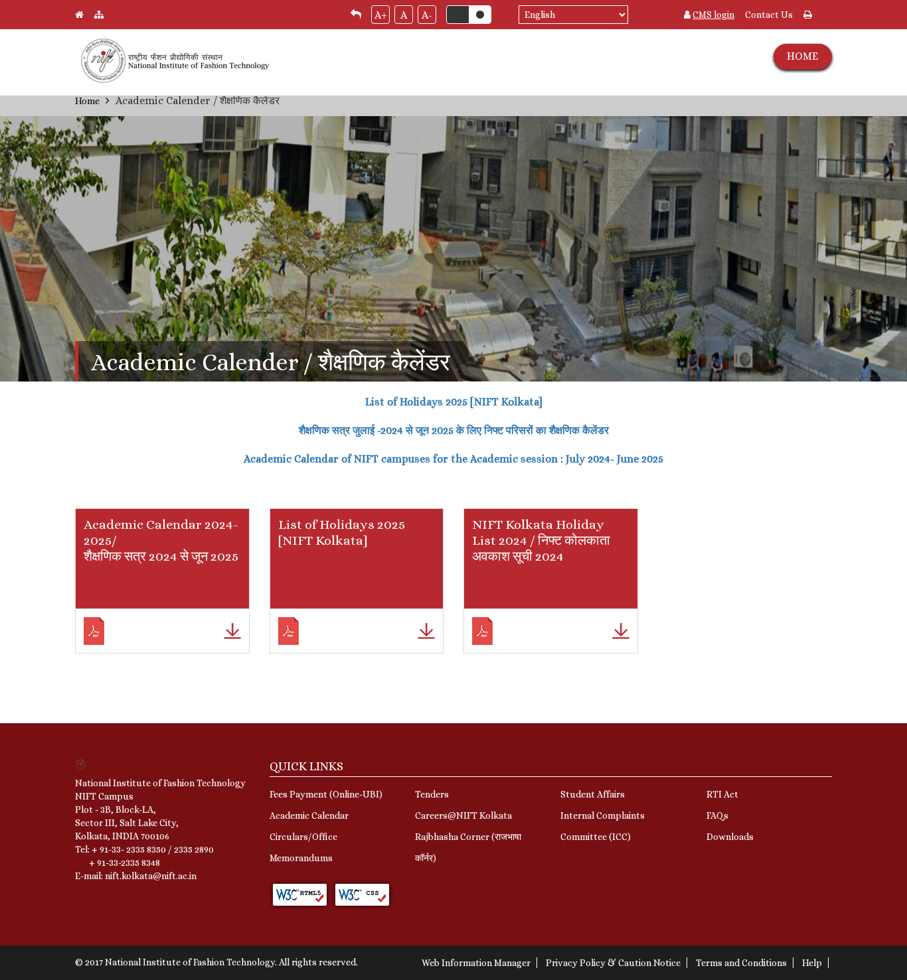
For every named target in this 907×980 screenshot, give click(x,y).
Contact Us (769, 14)
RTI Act (722, 794)
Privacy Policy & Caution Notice (613, 962)
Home (87, 101)
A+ (380, 15)
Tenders (432, 794)
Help (812, 962)
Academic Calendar (309, 815)
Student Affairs (592, 794)
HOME (802, 56)
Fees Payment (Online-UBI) (326, 794)
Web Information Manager (476, 962)
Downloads (730, 836)
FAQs (717, 815)
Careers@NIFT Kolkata (463, 815)
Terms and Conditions (741, 962)
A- (427, 15)
